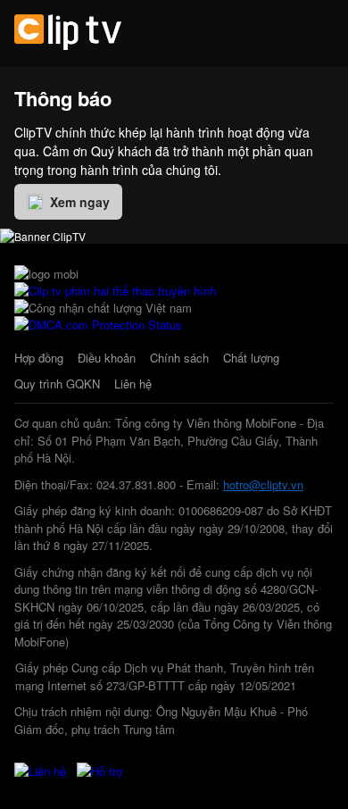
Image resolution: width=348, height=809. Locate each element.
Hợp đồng (38, 357)
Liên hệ (133, 383)
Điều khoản (107, 357)
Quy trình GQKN (57, 383)
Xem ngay (80, 202)
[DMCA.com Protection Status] (98, 324)
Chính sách (179, 357)
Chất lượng (251, 357)
